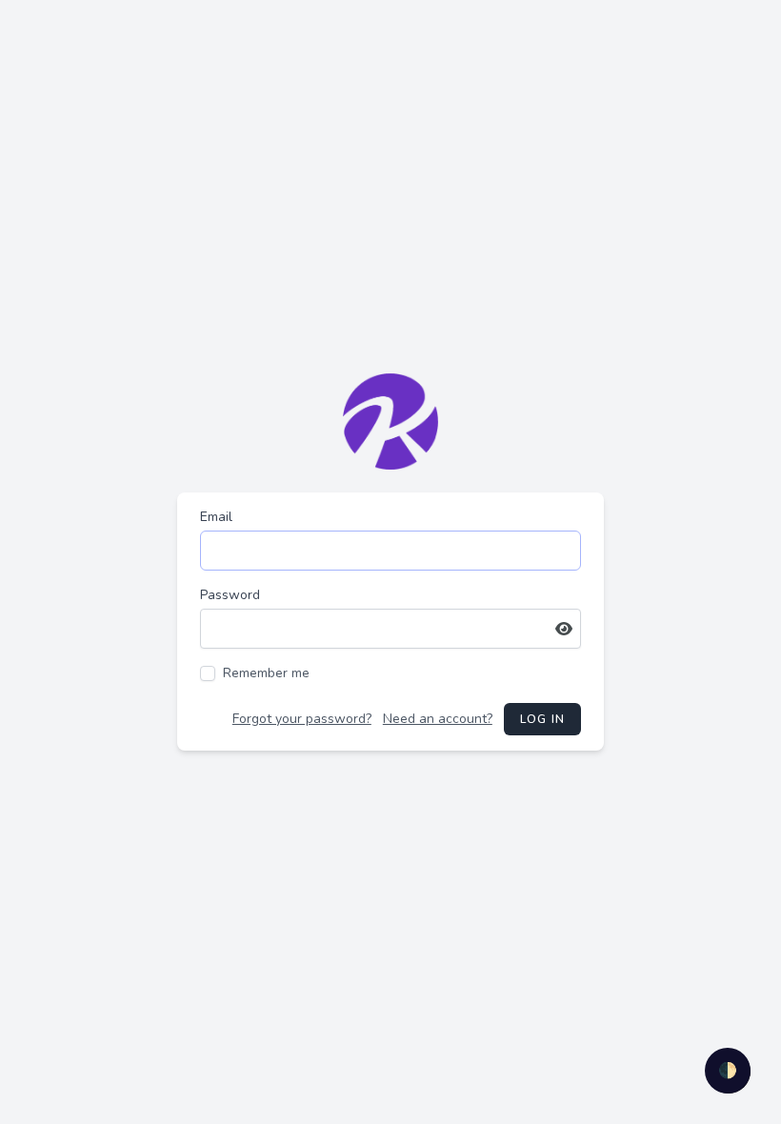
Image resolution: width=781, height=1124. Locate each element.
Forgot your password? (301, 719)
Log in (542, 719)
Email (216, 517)
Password (230, 595)
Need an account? (437, 719)
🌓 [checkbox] (727, 1070)
